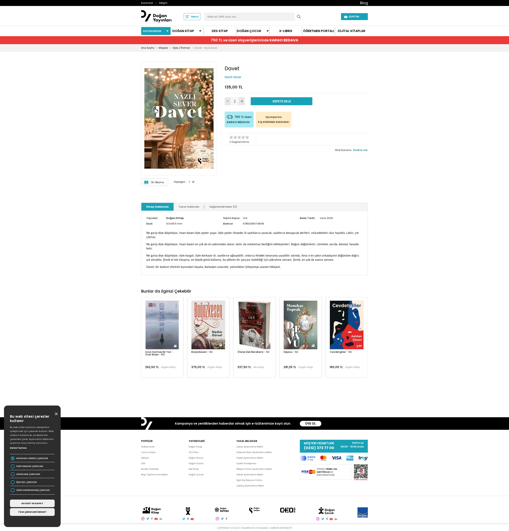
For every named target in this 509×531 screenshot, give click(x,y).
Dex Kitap (194, 469)
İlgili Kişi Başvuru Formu (249, 480)
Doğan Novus (196, 457)
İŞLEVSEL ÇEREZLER (26, 482)
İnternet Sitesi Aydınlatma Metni (254, 452)
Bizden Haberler (150, 469)
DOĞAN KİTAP (183, 31)
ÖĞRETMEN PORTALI (318, 31)
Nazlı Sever (233, 77)
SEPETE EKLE (281, 101)
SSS (143, 463)
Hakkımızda (147, 446)
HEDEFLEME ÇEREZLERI (28, 474)
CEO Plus (194, 452)
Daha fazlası (18, 447)
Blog (364, 2)
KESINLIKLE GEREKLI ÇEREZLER (32, 458)
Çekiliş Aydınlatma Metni (250, 485)
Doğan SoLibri (196, 463)
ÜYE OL (310, 423)
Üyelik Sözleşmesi (246, 463)
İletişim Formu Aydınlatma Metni (254, 469)
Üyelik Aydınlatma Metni (249, 457)
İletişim (163, 3)
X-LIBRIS (285, 31)
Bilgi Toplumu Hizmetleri (154, 474)
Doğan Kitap (175, 218)
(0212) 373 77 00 (319, 448)
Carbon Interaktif (280, 528)
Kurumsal (147, 3)
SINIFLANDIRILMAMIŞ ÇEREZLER (33, 490)
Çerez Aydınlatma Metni (249, 446)
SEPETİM (356, 16)
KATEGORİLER (152, 31)
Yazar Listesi (148, 452)
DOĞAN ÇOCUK (249, 31)
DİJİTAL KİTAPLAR (351, 31)
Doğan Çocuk (196, 474)
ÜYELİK (330, 16)
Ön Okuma (157, 182)
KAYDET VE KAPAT (32, 503)
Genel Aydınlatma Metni (249, 474)
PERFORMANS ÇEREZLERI (29, 466)
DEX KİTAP (220, 31)
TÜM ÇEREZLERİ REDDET (32, 511)
